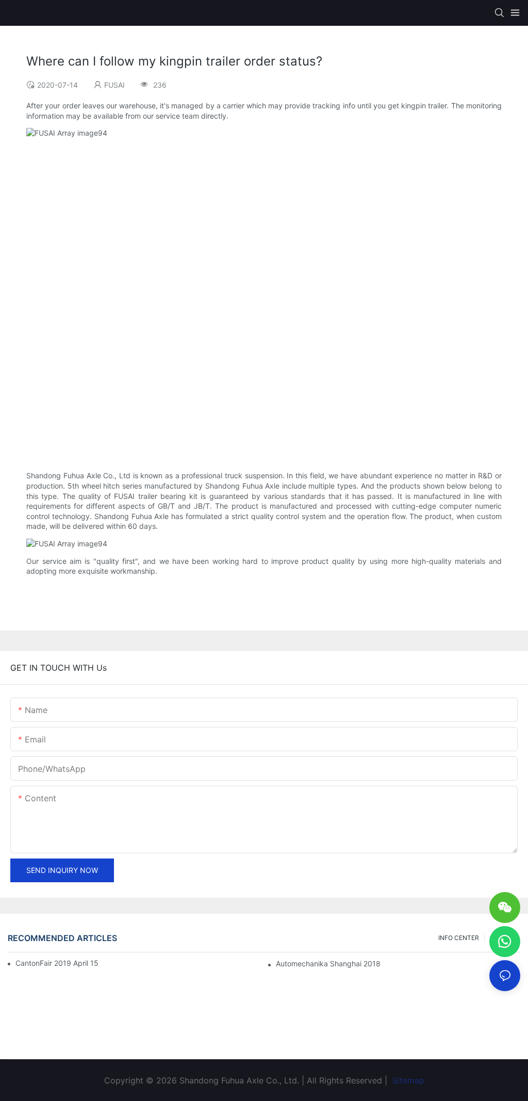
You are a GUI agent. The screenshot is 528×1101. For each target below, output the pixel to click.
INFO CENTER (458, 938)
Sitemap (407, 1080)
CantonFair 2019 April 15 (56, 963)
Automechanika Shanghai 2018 (328, 963)
